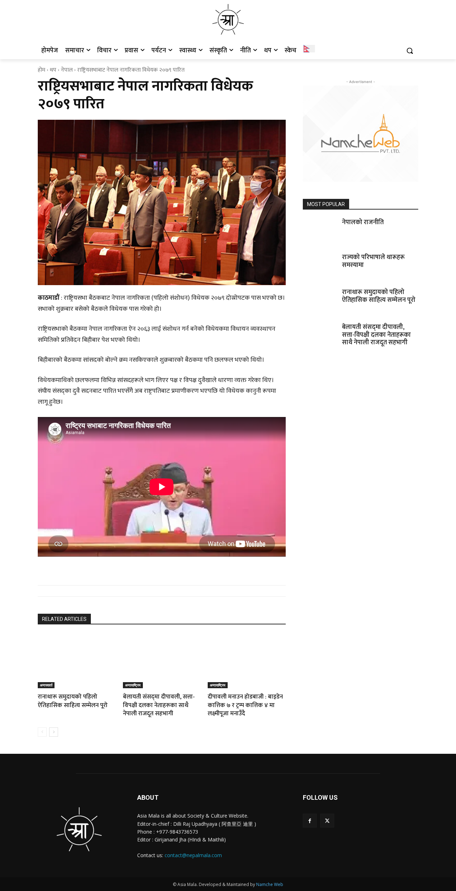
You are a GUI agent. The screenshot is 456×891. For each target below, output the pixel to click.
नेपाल (67, 70)
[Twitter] (327, 821)
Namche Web (269, 884)
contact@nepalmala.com (193, 855)
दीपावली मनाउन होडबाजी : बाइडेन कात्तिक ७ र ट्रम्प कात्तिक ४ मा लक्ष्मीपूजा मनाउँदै (245, 705)
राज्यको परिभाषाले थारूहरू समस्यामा (373, 261)
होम (41, 70)
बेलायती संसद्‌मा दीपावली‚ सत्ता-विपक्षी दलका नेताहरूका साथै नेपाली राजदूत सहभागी (159, 705)
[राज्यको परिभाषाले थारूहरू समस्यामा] (320, 266)
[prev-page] (42, 732)
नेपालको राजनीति (363, 222)
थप (53, 70)
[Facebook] (310, 821)
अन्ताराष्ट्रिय (133, 685)
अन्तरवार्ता (46, 685)
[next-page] (53, 732)
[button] (409, 50)
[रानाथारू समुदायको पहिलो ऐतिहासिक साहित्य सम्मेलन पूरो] (77, 661)
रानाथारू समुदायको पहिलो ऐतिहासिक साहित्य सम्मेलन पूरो (73, 701)
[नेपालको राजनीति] (320, 231)
